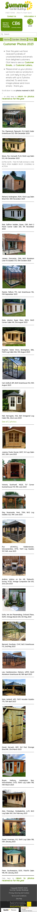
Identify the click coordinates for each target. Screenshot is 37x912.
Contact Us (11, 16)
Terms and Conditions (19, 896)
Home (7, 39)
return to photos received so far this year (18, 97)
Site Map (19, 899)
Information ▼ (30, 16)
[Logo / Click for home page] (18, 5)
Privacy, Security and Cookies (19, 893)
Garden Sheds (19, 39)
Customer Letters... (24, 65)
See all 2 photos (9, 421)
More (30, 39)
